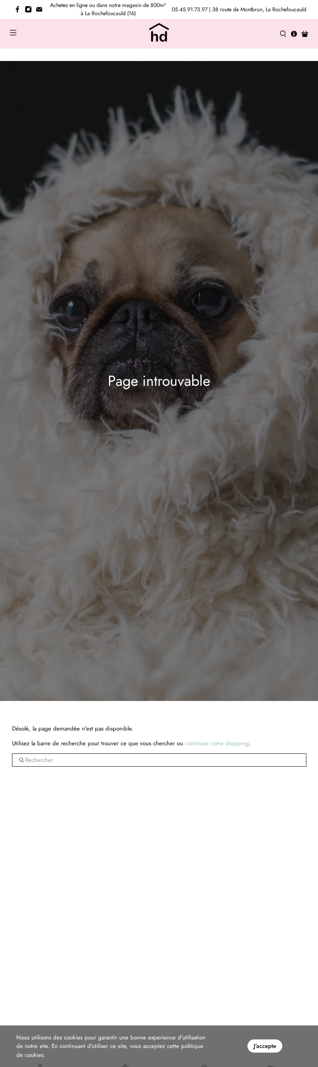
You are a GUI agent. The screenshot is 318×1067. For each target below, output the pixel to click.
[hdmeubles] (159, 34)
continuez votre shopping (217, 743)
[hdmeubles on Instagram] (28, 9)
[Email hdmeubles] (39, 9)
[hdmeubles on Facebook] (17, 9)
